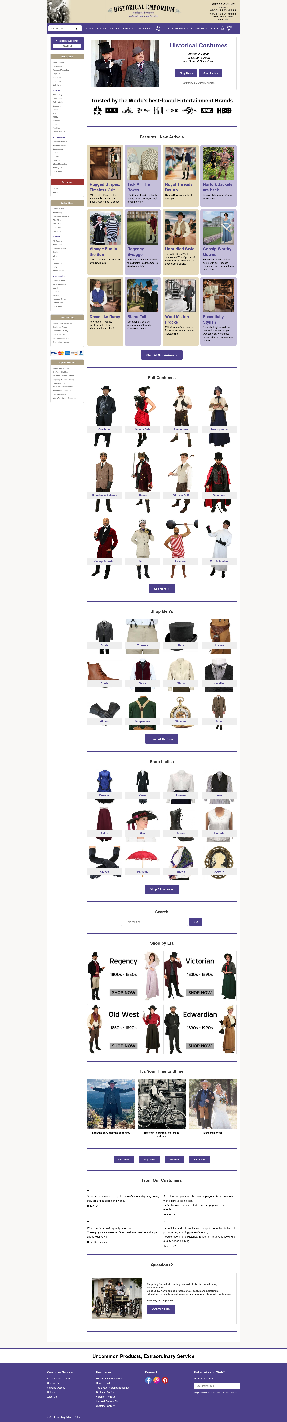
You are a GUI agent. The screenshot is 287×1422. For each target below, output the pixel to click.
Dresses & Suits (59, 248)
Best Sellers (199, 1159)
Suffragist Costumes (61, 368)
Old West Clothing (60, 372)
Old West (159, 28)
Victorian (144, 28)
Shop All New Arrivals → (161, 355)
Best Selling (57, 66)
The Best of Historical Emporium (113, 1387)
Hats (55, 124)
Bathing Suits (58, 167)
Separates (57, 105)
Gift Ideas (57, 81)
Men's (55, 188)
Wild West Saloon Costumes (64, 398)
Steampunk (197, 28)
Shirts (55, 117)
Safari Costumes (60, 383)
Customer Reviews (61, 327)
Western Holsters (60, 141)
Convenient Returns (61, 341)
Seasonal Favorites (61, 70)
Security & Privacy (60, 330)
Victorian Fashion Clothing (63, 375)
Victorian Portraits (105, 1396)
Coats (55, 109)
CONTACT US (161, 1309)
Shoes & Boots (59, 131)
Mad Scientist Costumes (63, 386)
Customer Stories (105, 1392)
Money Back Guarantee (62, 323)
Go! (196, 922)
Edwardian (178, 28)
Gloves (56, 156)
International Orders (61, 338)
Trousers (56, 120)
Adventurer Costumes (62, 390)
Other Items (58, 171)
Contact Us (53, 1383)
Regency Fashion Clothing (63, 379)
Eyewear (56, 160)
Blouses (56, 255)
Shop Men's (186, 73)
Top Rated (57, 77)
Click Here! (67, 46)
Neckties (56, 128)
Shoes (113, 28)
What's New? (58, 62)
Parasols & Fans (60, 298)
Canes (55, 152)
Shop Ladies (210, 73)
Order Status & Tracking (59, 1378)
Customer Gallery (105, 1405)
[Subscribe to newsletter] (236, 1386)
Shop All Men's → (162, 739)
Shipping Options (56, 1387)
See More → (161, 589)
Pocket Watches (59, 145)
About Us (52, 1396)
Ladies (100, 28)
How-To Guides (104, 1383)
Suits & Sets (58, 102)
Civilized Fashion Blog (107, 1401)
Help (212, 28)
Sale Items (57, 84)
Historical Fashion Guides (109, 1378)
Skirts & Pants (59, 263)
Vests (55, 113)
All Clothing (57, 94)
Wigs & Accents (59, 284)
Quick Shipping (59, 334)
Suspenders (58, 149)
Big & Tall (56, 73)
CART (230, 26)
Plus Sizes (57, 220)
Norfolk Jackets (59, 394)
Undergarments (59, 280)
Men (88, 28)
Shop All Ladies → (161, 889)
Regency (127, 28)
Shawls (56, 295)
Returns (51, 1392)
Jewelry (56, 287)
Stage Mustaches (60, 163)
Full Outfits (57, 98)
